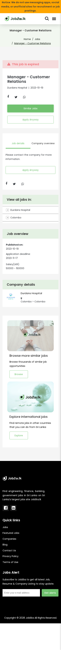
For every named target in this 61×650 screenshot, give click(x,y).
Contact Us (9, 550)
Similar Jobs (30, 108)
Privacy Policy (10, 556)
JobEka (30, 617)
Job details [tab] (18, 143)
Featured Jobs (11, 533)
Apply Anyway (30, 119)
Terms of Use (10, 562)
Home (27, 39)
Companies (9, 539)
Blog (5, 544)
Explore (19, 435)
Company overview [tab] (43, 143)
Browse (19, 374)
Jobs (37, 39)
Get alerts (50, 593)
